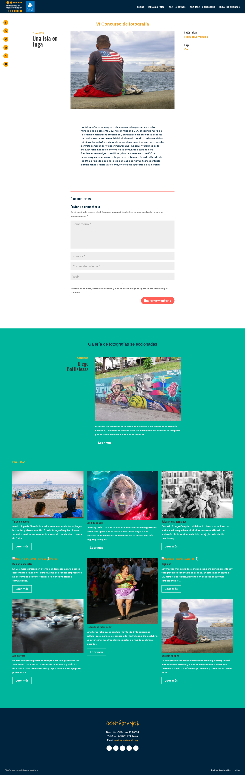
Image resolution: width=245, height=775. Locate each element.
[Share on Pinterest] (5, 39)
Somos (140, 7)
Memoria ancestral (22, 564)
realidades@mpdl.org (126, 740)
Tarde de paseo (20, 521)
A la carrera (18, 656)
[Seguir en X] (115, 748)
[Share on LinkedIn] (5, 47)
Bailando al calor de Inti (100, 627)
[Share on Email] (5, 64)
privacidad (226, 770)
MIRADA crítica (156, 7)
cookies (236, 770)
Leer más (104, 443)
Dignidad (166, 564)
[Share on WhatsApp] (5, 55)
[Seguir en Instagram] (122, 748)
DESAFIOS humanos (229, 7)
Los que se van (95, 523)
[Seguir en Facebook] (109, 748)
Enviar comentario (157, 300)
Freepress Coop (30, 770)
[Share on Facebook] (5, 22)
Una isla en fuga (170, 656)
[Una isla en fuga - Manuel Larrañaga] (122, 108)
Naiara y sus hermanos (174, 521)
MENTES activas (177, 7)
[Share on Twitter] (5, 30)
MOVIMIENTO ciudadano (202, 7)
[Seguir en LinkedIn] (135, 748)
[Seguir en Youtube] (129, 748)
